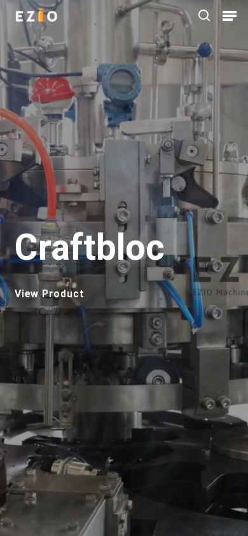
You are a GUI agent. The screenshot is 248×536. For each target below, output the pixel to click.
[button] (230, 15)
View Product (50, 294)
